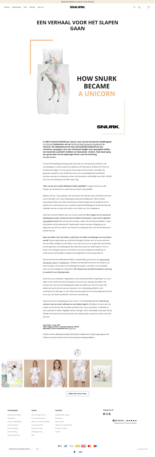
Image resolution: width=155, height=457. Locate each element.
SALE (25, 7)
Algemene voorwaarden (63, 425)
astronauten (105, 259)
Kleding (7, 7)
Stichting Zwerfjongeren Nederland (86, 144)
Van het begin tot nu (38, 415)
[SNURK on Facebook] (104, 414)
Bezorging (58, 418)
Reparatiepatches (13, 435)
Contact (58, 432)
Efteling (32, 7)
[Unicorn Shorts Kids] (79, 373)
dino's (55, 263)
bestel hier (72, 328)
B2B (32, 435)
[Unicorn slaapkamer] (77, 352)
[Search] (134, 7)
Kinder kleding (12, 425)
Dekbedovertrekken (14, 415)
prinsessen (47, 263)
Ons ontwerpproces (38, 418)
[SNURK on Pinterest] (110, 414)
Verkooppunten (36, 432)
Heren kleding (12, 432)
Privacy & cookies (61, 428)
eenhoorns (64, 263)
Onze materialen (37, 425)
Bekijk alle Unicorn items (77, 394)
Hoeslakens (11, 418)
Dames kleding (12, 428)
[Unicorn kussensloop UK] (101, 373)
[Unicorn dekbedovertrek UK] (12, 373)
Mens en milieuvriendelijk (40, 422)
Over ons (40, 7)
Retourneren (59, 422)
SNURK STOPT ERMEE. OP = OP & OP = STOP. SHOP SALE (77, 2)
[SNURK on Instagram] (107, 414)
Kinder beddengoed (14, 422)
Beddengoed (16, 7)
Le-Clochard (48, 144)
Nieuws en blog (36, 428)
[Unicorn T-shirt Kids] (56, 373)
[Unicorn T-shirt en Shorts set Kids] (34, 373)
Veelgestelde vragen (62, 415)
